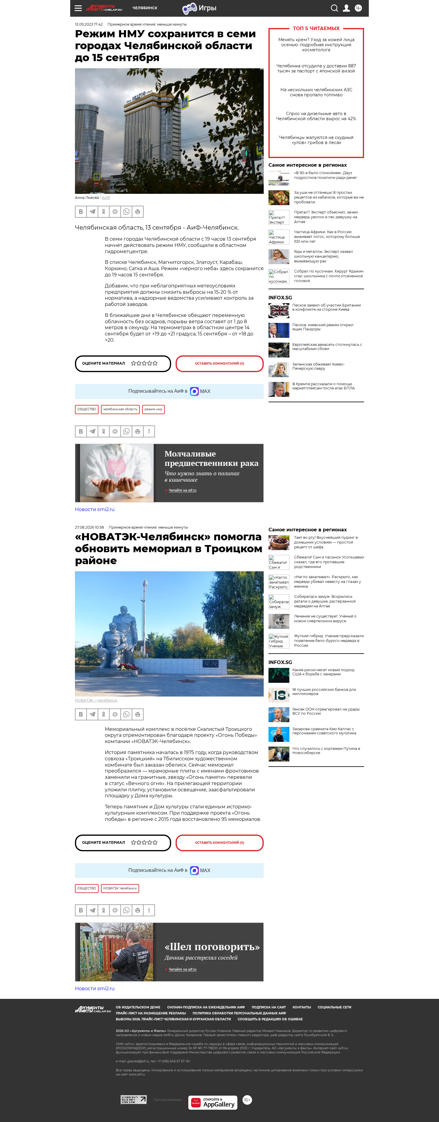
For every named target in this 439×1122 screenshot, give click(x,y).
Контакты (302, 1007)
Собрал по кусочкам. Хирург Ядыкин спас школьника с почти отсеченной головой (328, 276)
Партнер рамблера (167, 1099)
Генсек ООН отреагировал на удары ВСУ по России (326, 711)
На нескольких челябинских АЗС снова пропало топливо (316, 92)
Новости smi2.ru (95, 509)
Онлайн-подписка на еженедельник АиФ (206, 1007)
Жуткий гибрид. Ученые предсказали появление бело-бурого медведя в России (329, 641)
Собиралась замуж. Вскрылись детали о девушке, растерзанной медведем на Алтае (325, 601)
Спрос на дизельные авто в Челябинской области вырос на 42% (316, 116)
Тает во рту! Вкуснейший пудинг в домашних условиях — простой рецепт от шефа (326, 542)
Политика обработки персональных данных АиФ (239, 1013)
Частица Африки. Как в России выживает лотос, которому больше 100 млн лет (327, 237)
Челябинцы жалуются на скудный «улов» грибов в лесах (316, 140)
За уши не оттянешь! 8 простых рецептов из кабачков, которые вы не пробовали (329, 197)
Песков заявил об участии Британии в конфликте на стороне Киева (326, 307)
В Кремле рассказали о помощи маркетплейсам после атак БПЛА (323, 386)
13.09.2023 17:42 (89, 24)
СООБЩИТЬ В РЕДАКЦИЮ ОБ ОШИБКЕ (270, 1019)
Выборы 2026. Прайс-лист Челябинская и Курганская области (173, 1019)
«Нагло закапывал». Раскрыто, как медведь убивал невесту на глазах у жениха (327, 582)
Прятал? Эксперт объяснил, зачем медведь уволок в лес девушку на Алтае (326, 217)
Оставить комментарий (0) (219, 364)
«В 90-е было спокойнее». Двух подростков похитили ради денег (325, 175)
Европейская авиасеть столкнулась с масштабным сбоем (327, 347)
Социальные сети (334, 1007)
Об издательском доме (138, 1007)
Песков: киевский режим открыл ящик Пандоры (323, 327)
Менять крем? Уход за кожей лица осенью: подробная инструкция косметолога (316, 44)
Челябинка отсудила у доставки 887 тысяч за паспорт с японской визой (316, 69)
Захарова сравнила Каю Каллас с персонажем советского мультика (324, 731)
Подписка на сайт (269, 1007)
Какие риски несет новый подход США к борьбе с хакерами (323, 672)
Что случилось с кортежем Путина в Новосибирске (326, 751)
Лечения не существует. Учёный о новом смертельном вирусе (325, 618)
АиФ (106, 197)
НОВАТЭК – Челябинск (96, 700)
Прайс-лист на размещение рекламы (151, 1013)
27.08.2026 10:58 (89, 527)
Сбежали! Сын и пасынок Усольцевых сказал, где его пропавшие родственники (329, 562)
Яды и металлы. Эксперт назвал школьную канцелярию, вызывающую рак (323, 256)
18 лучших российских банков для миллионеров (324, 692)
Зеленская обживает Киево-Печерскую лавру (318, 366)
